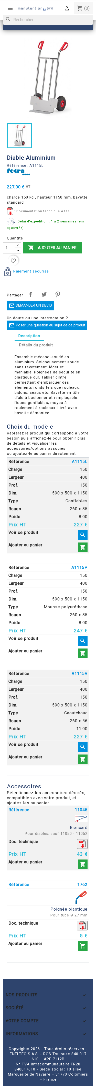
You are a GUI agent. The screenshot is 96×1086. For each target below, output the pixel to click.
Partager (30, 294)
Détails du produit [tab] (36, 345)
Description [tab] (29, 336)
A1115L (80, 461)
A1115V (80, 673)
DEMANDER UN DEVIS (30, 306)
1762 (82, 884)
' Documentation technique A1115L (43, 211)
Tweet (44, 294)
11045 (81, 809)
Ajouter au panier (52, 248)
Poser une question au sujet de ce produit (47, 325)
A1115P (79, 567)
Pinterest (57, 294)
